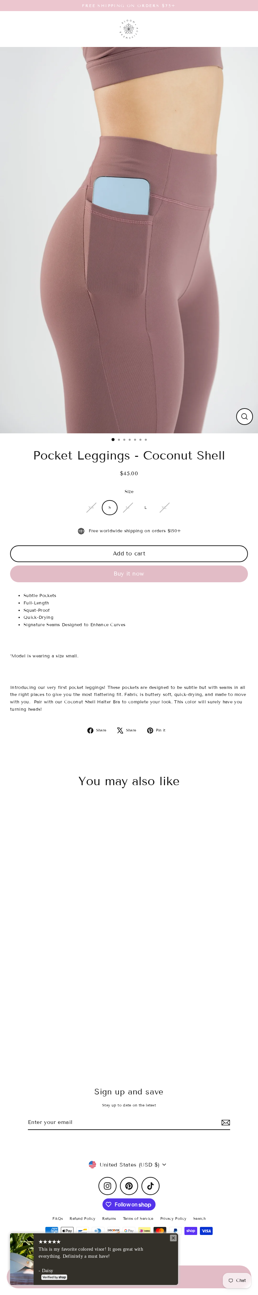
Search (199, 1218)
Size (129, 491)
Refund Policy (82, 1218)
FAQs (57, 1218)
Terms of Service (138, 1218)
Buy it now (129, 573)
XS (91, 507)
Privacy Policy (173, 1218)
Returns (109, 1218)
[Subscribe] (224, 1122)
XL (164, 507)
